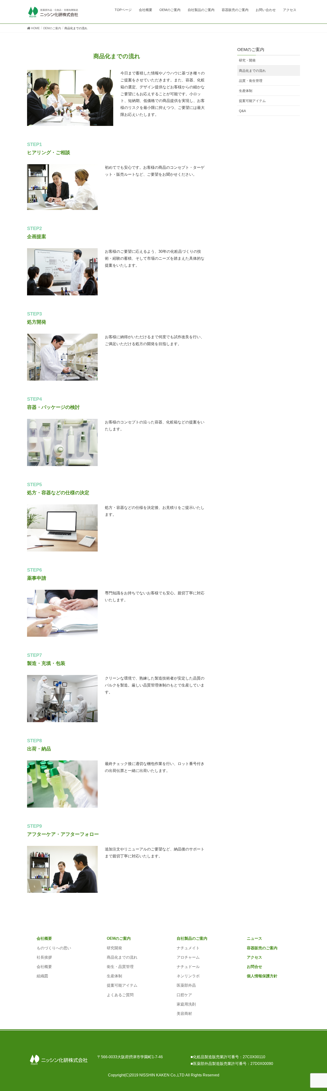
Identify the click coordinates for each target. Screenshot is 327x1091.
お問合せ (254, 967)
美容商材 (184, 1014)
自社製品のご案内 (192, 938)
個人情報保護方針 (262, 976)
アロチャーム (188, 957)
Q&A (242, 111)
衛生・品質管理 (120, 967)
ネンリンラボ (188, 976)
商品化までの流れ (252, 71)
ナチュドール (188, 967)
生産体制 (245, 91)
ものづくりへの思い (54, 948)
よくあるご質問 (120, 995)
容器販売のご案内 (262, 948)
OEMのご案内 (119, 938)
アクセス (254, 957)
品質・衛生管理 (250, 81)
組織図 (42, 976)
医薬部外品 (186, 985)
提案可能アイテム (252, 101)
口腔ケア (184, 995)
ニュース (254, 938)
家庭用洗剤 (186, 1004)
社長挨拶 (44, 957)
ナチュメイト (188, 948)
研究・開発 (247, 60)
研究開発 (114, 948)
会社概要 (44, 938)
